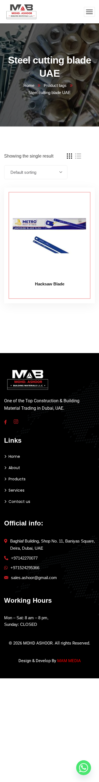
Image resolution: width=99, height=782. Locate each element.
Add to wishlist (80, 212)
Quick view (80, 225)
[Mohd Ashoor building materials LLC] (21, 11)
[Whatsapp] (83, 767)
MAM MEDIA (69, 660)
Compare (80, 200)
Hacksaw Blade (49, 284)
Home (28, 85)
